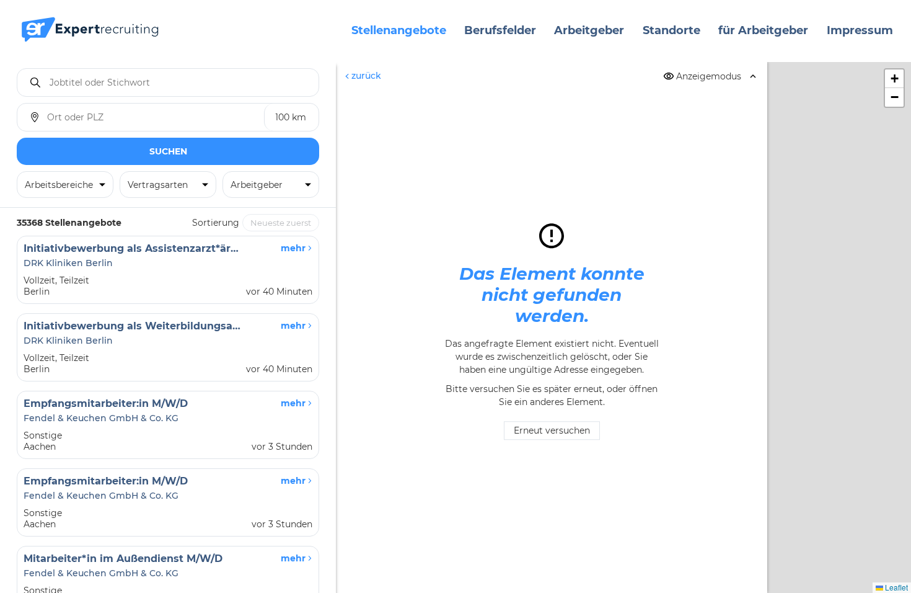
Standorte (671, 30)
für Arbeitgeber (763, 30)
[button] (894, 78)
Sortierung (215, 222)
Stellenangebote (398, 30)
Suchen (168, 151)
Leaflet (895, 587)
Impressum (860, 30)
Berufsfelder (500, 30)
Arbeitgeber (589, 30)
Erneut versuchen (552, 431)
